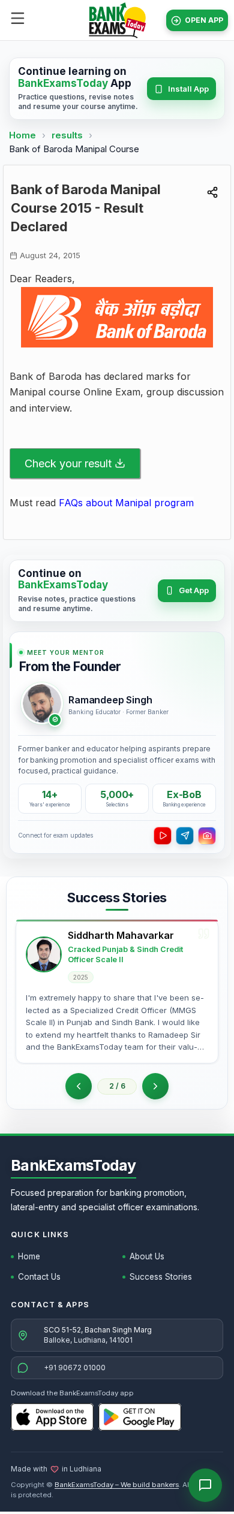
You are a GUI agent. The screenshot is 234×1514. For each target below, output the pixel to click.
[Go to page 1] (78, 1086)
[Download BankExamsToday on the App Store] (52, 1417)
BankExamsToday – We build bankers (117, 1484)
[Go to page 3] (155, 1086)
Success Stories (161, 1277)
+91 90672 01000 (75, 1367)
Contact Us (39, 1277)
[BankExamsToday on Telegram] (185, 836)
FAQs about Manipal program (126, 503)
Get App (194, 590)
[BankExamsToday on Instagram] (207, 836)
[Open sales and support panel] (205, 1485)
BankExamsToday (73, 1165)
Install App (188, 88)
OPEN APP (204, 20)
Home (22, 135)
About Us (147, 1256)
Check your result (68, 463)
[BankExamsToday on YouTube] (163, 836)
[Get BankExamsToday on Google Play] (139, 1417)
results (68, 135)
